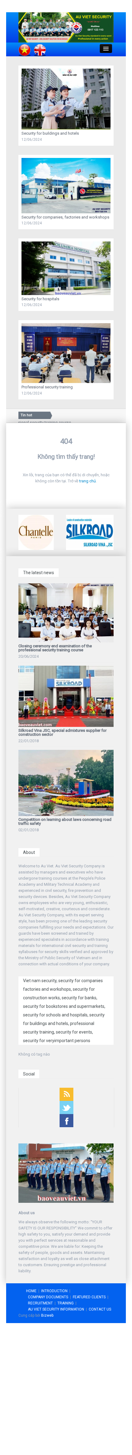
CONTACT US (100, 1309)
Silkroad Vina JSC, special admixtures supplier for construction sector (62, 732)
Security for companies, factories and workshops (65, 217)
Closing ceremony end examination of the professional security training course (55, 648)
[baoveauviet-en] (66, 27)
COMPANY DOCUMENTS (48, 1297)
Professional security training (47, 387)
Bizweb (47, 1315)
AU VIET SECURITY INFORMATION (56, 1309)
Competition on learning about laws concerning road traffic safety (64, 821)
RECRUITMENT (40, 1303)
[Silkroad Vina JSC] (90, 532)
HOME (31, 1291)
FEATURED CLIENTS (89, 1297)
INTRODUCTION (54, 1291)
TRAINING (65, 1303)
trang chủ (87, 481)
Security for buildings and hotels (50, 133)
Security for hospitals (40, 299)
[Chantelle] (36, 532)
